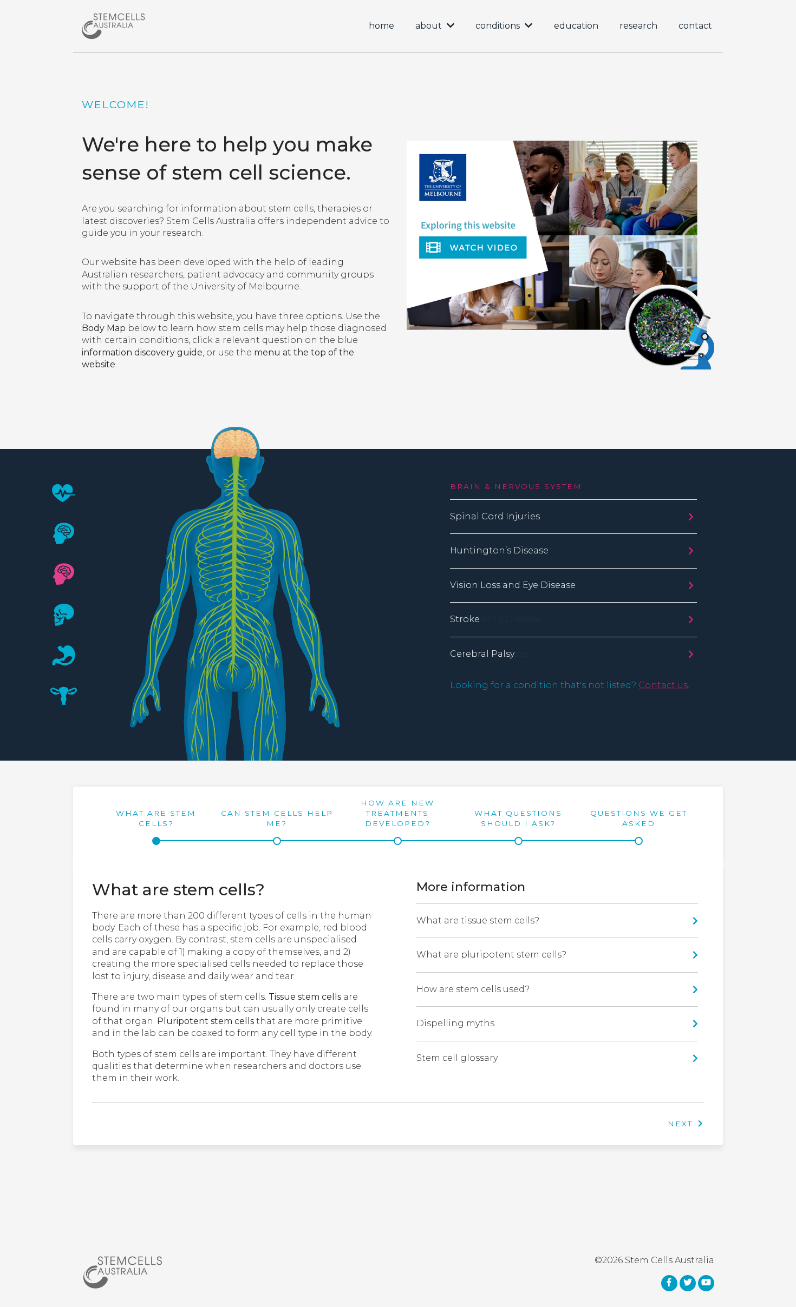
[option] (398, 587)
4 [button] (64, 614)
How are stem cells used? (473, 989)
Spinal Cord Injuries (495, 516)
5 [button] (64, 655)
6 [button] (64, 695)
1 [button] (64, 493)
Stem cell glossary (457, 1058)
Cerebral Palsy (482, 654)
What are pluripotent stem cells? (491, 954)
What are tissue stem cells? (477, 920)
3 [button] (64, 574)
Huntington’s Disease (499, 550)
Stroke (465, 619)
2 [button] (64, 533)
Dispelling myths (455, 1023)
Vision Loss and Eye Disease (513, 585)
